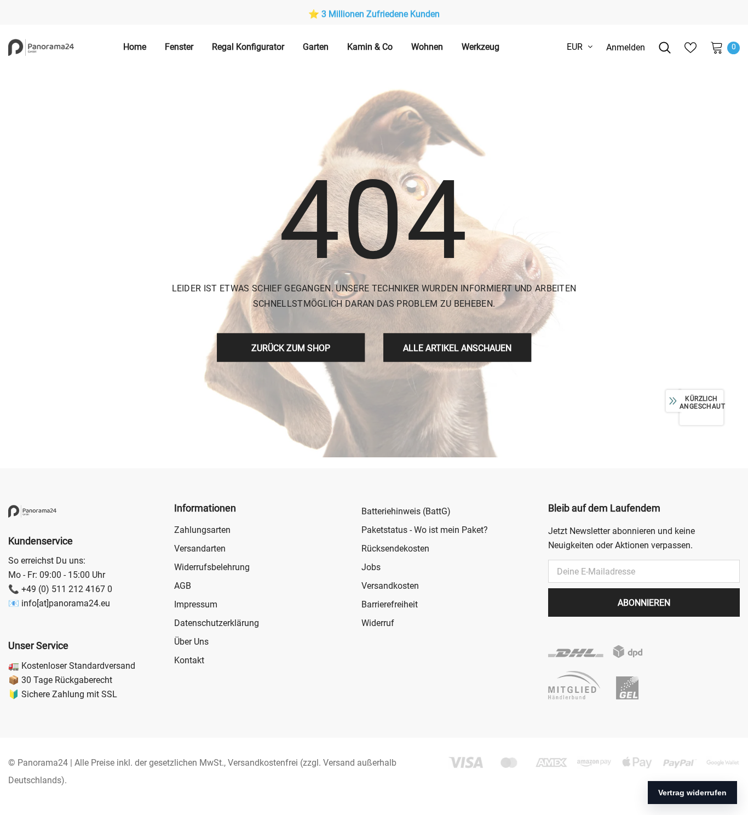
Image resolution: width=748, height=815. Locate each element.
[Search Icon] (665, 48)
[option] (374, 14)
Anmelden (625, 47)
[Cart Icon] (716, 47)
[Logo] (41, 47)
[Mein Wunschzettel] (690, 48)
